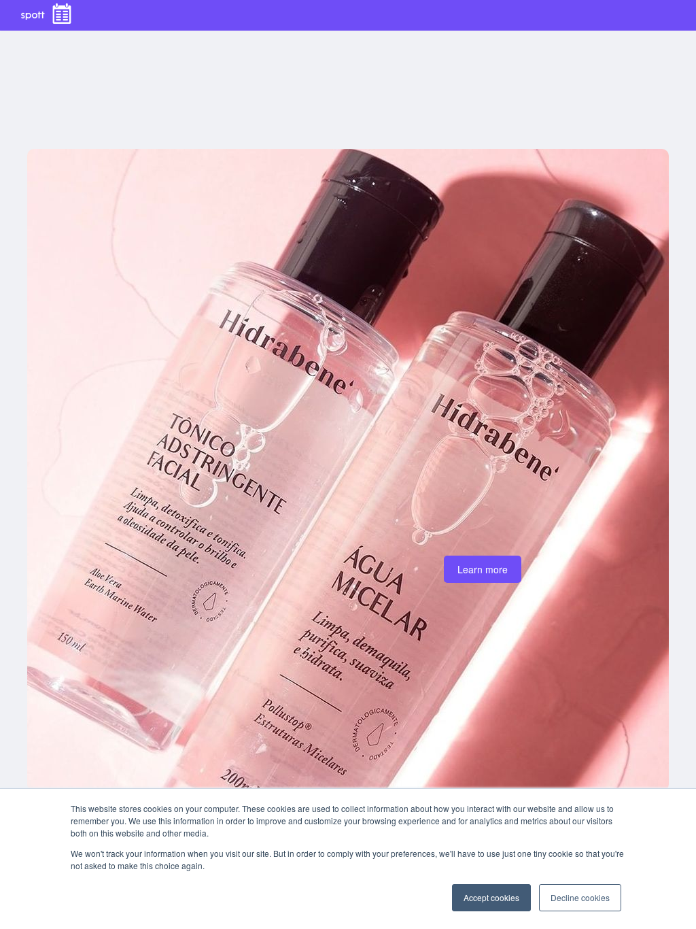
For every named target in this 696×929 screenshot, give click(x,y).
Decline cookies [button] (580, 897)
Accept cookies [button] (491, 897)
